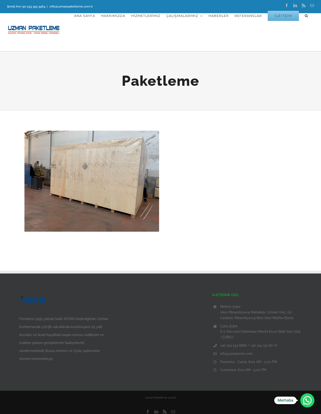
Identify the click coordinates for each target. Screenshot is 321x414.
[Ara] (306, 15)
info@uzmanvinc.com (236, 353)
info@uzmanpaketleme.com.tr (71, 6)
